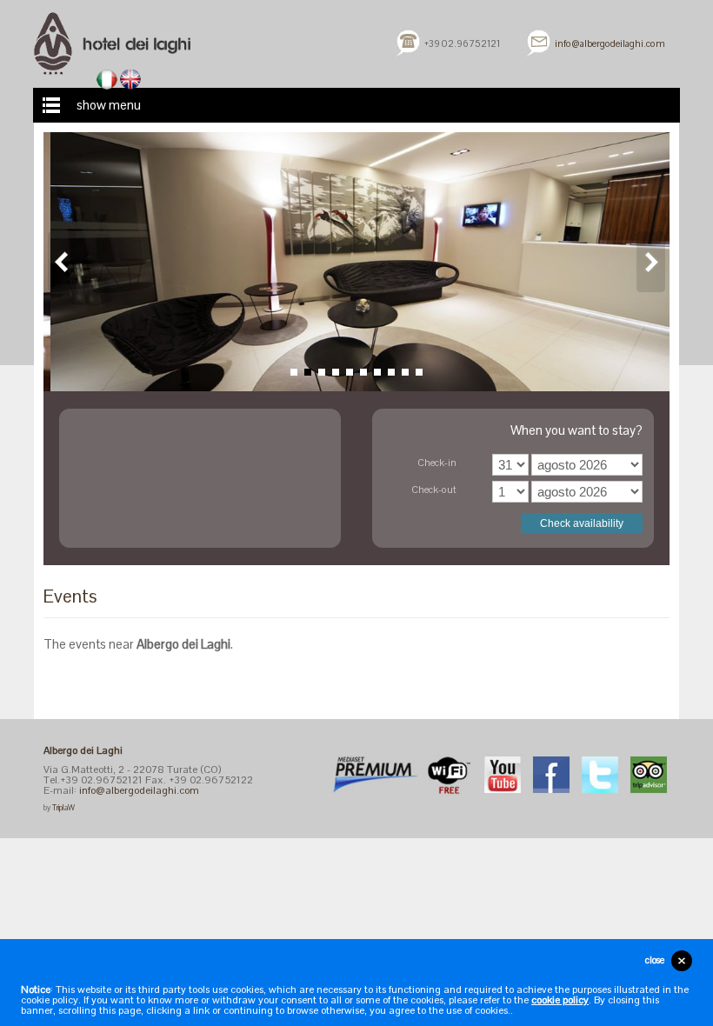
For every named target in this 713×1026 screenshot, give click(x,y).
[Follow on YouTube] (502, 773)
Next (650, 261)
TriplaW (63, 808)
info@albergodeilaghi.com (610, 43)
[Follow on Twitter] (600, 773)
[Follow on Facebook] (551, 773)
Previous (62, 261)
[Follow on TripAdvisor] (649, 773)
